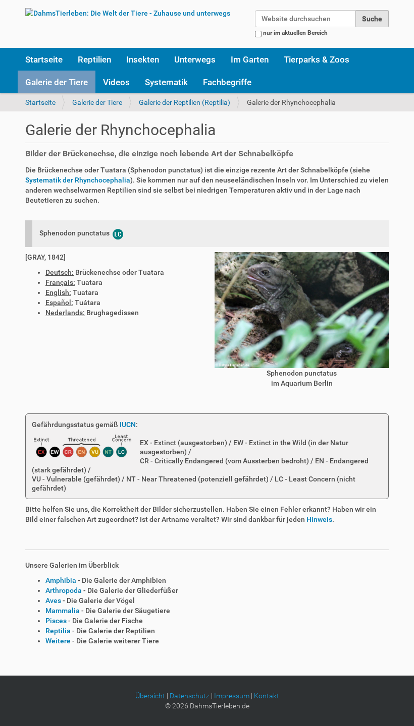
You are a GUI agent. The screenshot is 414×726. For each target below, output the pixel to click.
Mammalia (62, 611)
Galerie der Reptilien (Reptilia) (184, 102)
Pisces (56, 621)
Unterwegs (195, 59)
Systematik (166, 82)
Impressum (231, 696)
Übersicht (150, 696)
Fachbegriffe (227, 82)
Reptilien (94, 59)
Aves (53, 600)
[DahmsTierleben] (127, 13)
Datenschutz (190, 696)
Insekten (142, 59)
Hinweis (319, 519)
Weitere (58, 641)
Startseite (44, 59)
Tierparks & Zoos (316, 59)
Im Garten (250, 59)
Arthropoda (63, 590)
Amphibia (60, 580)
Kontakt (266, 696)
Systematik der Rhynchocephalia (77, 180)
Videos (116, 82)
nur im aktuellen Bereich (295, 32)
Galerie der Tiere (56, 82)
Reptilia (58, 631)
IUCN (128, 424)
